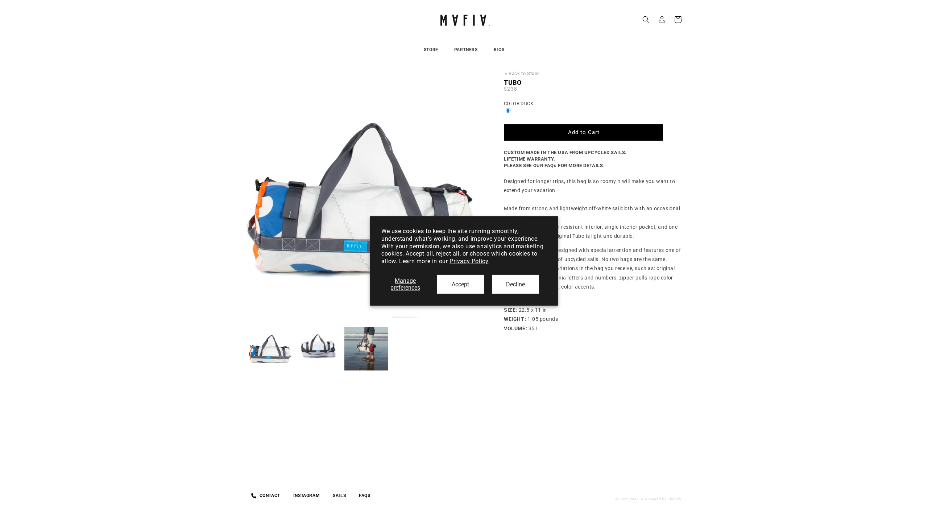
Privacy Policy (469, 261)
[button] (646, 20)
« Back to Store (522, 73)
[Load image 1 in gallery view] (270, 349)
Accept (460, 284)
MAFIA (637, 499)
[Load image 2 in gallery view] (318, 349)
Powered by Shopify (663, 499)
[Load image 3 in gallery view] (366, 349)
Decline (515, 284)
